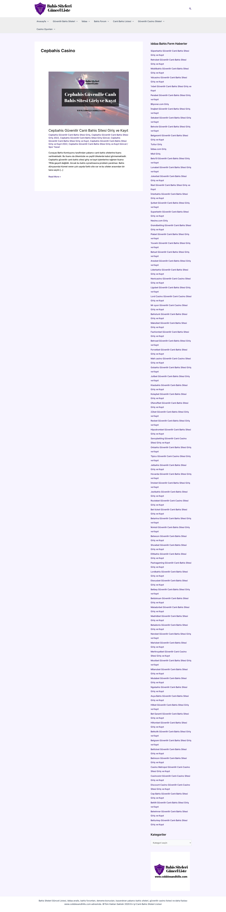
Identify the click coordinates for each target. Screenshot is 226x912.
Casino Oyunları (45, 29)
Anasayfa (41, 21)
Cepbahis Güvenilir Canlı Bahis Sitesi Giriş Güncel (85, 137)
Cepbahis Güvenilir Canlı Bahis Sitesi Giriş (69, 134)
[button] (190, 8)
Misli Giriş (155, 153)
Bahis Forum (100, 21)
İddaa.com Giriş (158, 149)
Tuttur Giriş (156, 144)
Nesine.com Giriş (159, 220)
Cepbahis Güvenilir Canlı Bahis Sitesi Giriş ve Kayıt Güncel (98, 144)
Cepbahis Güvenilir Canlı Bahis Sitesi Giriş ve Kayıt (88, 130)
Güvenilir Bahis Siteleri (64, 21)
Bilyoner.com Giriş (160, 104)
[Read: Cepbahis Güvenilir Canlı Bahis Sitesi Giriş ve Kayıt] (89, 98)
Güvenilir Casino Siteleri (150, 21)
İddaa (84, 21)
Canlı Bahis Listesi (122, 21)
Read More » (55, 176)
